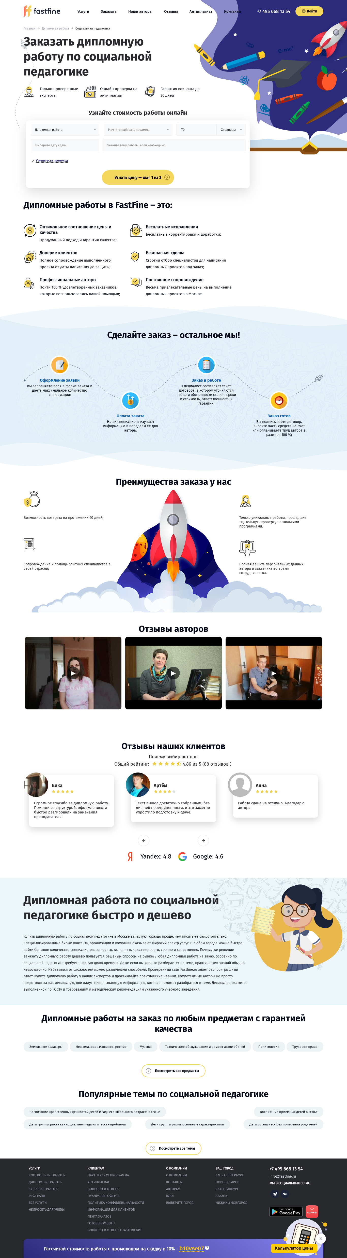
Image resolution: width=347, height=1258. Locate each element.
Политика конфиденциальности (116, 1203)
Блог (170, 1196)
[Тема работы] (174, 147)
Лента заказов (100, 1216)
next (203, 840)
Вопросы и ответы (103, 1189)
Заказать (109, 11)
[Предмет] (138, 131)
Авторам (173, 1189)
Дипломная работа (55, 28)
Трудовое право (305, 1047)
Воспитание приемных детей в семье (289, 1112)
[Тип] (231, 131)
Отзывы (171, 11)
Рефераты (37, 1196)
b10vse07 (191, 1249)
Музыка (146, 1047)
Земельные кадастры (45, 1047)
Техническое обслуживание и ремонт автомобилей (205, 1047)
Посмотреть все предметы (177, 1071)
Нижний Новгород (231, 1203)
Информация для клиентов (111, 1209)
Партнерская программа (108, 1175)
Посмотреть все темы (177, 1148)
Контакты (232, 11)
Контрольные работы (47, 1175)
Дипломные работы (45, 1182)
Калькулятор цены (294, 1248)
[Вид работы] (65, 131)
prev (143, 840)
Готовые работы (101, 1223)
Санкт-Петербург (230, 1175)
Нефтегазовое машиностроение (101, 1047)
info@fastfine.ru (283, 1176)
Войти (312, 11)
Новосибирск (227, 1182)
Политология (268, 1047)
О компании (176, 1175)
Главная (30, 28)
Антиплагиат (201, 11)
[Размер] (197, 131)
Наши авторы (140, 11)
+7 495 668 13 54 (273, 11)
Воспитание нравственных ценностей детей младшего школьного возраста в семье (94, 1112)
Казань (221, 1196)
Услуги (83, 11)
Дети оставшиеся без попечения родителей (283, 1124)
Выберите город (180, 1203)
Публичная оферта (103, 1196)
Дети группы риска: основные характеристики (187, 1124)
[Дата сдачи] (65, 147)
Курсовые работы (43, 1189)
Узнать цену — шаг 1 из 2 (138, 177)
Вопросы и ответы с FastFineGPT (115, 1230)
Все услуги (38, 1203)
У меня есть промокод (52, 160)
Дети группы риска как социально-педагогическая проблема (77, 1124)
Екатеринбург (227, 1189)
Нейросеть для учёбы (47, 1209)
